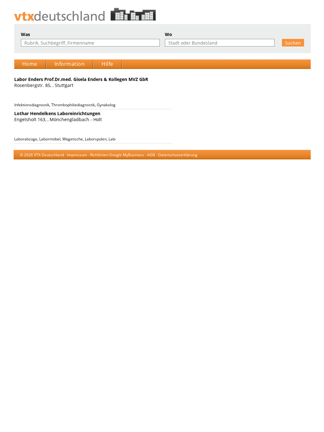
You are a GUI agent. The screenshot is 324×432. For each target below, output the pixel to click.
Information (69, 63)
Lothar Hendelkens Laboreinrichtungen (57, 113)
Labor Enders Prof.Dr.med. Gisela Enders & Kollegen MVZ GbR (81, 79)
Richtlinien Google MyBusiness (117, 154)
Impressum (77, 154)
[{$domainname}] (162, 14)
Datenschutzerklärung (177, 154)
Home (29, 63)
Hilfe (107, 63)
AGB (151, 154)
